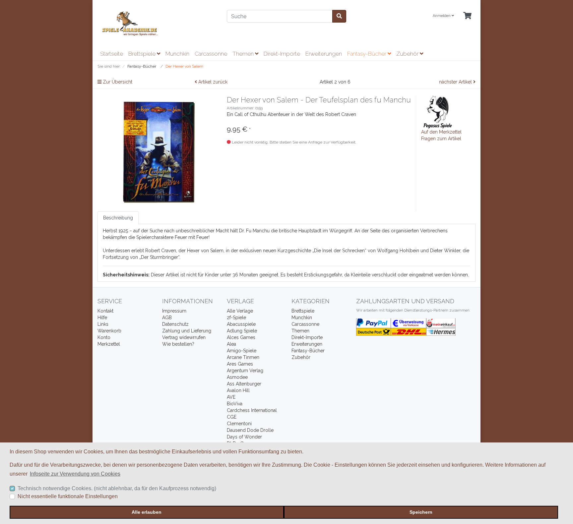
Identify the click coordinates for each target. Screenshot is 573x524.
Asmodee (237, 377)
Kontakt (105, 311)
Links (102, 324)
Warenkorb (109, 330)
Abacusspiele (241, 324)
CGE (231, 417)
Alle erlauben (146, 512)
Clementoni (239, 423)
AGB (167, 317)
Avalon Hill (238, 390)
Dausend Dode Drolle (250, 430)
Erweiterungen (323, 53)
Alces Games (241, 337)
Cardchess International (252, 410)
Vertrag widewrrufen (184, 337)
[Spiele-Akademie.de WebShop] (157, 23)
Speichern (421, 512)
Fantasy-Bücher (367, 53)
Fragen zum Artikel (441, 138)
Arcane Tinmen (243, 357)
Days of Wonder (244, 436)
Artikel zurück (212, 82)
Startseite (111, 53)
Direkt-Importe (282, 53)
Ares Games (240, 364)
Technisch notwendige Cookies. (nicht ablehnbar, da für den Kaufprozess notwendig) (117, 488)
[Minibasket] (467, 16)
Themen (243, 53)
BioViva (234, 403)
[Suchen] (339, 16)
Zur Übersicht (116, 82)
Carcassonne (211, 53)
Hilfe (102, 317)
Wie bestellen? (178, 344)
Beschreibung (118, 217)
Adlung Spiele (242, 330)
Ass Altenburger (244, 383)
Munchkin (177, 53)
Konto (103, 337)
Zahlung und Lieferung (186, 330)
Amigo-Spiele (241, 350)
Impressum (174, 311)
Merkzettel (108, 344)
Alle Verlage (240, 311)
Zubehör (408, 53)
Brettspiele (142, 53)
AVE (231, 397)
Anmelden (442, 16)
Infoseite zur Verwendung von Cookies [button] (75, 474)
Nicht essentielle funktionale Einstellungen (68, 496)
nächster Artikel (456, 82)
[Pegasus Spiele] (437, 111)
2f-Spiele (236, 317)
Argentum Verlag (245, 370)
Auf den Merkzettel (441, 132)
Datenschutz (175, 324)
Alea (231, 344)
